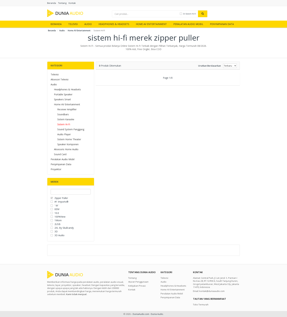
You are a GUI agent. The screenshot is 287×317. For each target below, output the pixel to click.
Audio (88, 24)
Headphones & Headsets (113, 24)
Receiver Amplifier (67, 109)
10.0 (56, 213)
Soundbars (63, 114)
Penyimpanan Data (222, 24)
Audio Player (64, 134)
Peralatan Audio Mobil (188, 24)
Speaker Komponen (68, 144)
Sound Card (60, 154)
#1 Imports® (61, 201)
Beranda (51, 2)
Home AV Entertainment (151, 24)
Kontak (72, 2)
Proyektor (56, 169)
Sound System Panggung (70, 129)
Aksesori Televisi (59, 79)
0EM (56, 209)
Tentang (62, 2)
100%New (59, 216)
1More (58, 220)
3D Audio (59, 235)
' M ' (56, 205)
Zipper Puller (61, 198)
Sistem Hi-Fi (63, 124)
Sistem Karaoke (65, 119)
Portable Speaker (63, 94)
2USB (57, 224)
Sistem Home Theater (69, 139)
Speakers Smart (62, 99)
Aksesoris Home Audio (66, 149)
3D (56, 231)
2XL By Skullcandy (64, 227)
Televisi (73, 24)
